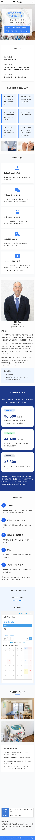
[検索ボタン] (33, 2)
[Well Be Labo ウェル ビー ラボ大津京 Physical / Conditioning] (17, 2)
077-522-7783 (17, 600)
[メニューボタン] (2, 2)
